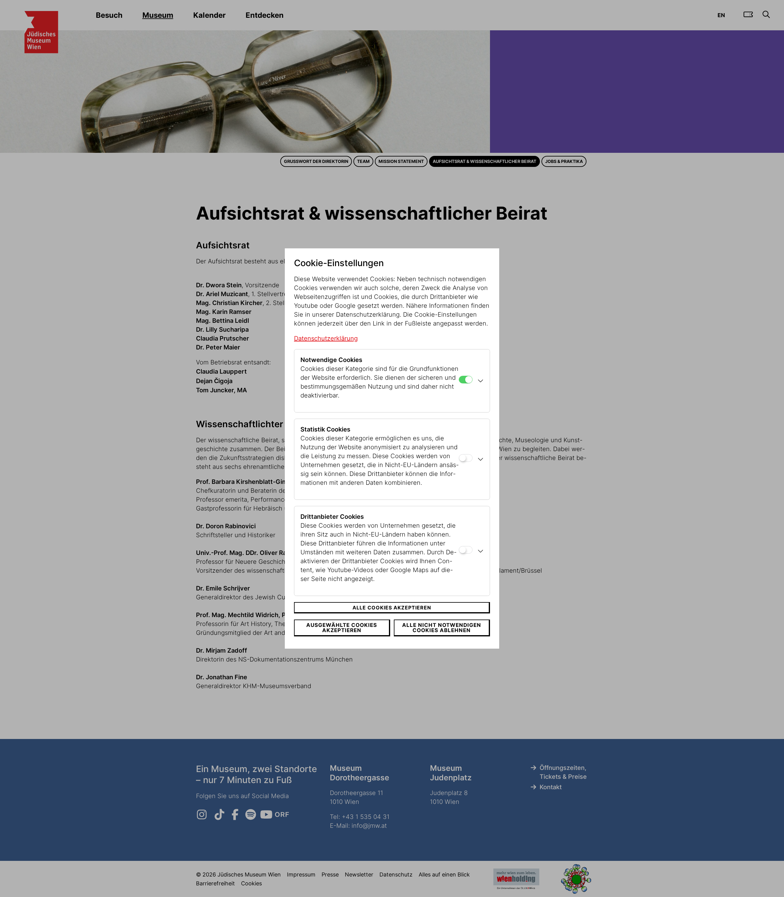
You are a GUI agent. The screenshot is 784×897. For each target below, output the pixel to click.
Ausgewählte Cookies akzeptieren (341, 627)
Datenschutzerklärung (326, 338)
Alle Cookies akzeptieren (391, 608)
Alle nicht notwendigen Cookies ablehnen (441, 627)
